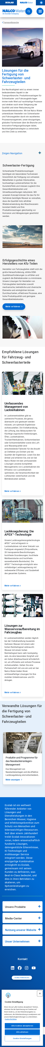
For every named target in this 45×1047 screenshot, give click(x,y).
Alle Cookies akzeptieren (22, 1026)
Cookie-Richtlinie (11, 1019)
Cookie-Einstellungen (22, 1038)
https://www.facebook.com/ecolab (19, 967)
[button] (28, 11)
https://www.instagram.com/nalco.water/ (26, 967)
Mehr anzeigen (13, 780)
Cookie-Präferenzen (21, 977)
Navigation (12, 153)
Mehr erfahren (13, 306)
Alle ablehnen (22, 1032)
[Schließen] (40, 993)
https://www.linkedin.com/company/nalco (12, 967)
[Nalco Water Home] (12, 12)
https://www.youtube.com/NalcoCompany (33, 967)
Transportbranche (11, 22)
